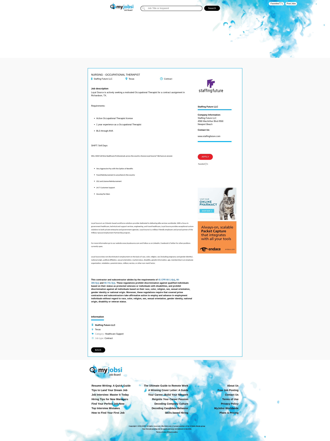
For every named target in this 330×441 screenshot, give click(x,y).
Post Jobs (291, 3)
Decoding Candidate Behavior (170, 408)
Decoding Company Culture (171, 403)
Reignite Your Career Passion (170, 399)
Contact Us (231, 394)
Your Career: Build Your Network (168, 394)
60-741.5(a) (109, 283)
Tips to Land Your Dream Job (109, 390)
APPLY (205, 156)
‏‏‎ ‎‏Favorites (276, 3)
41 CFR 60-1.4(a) (166, 279)
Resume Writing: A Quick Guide (111, 385)
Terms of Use (230, 399)
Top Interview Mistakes (106, 408)
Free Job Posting (228, 390)
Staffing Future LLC (208, 107)
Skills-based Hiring (176, 412)
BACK (98, 350)
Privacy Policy (229, 403)
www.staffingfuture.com (209, 136)
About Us (232, 385)
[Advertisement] (165, 33)
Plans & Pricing (229, 412)
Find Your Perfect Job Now (108, 403)
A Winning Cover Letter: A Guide (168, 390)
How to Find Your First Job (108, 412)
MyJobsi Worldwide (226, 408)
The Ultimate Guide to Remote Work (166, 385)
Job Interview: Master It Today (110, 394)
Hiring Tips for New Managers (110, 399)
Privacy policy (172, 432)
